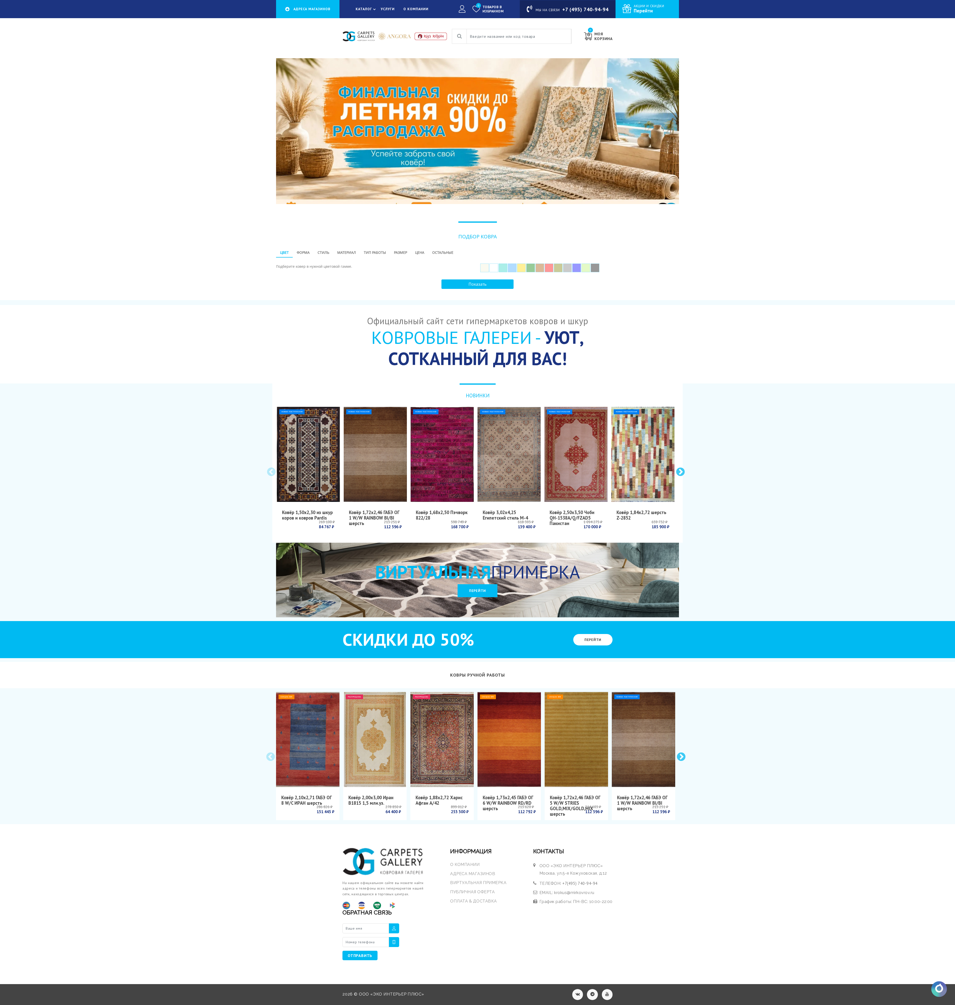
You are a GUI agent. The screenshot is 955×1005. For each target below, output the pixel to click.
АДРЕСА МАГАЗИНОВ (472, 873)
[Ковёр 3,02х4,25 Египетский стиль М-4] (509, 454)
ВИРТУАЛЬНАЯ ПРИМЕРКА (478, 882)
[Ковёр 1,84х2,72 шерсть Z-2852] (642, 454)
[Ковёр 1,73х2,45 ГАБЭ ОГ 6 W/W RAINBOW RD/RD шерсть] (509, 739)
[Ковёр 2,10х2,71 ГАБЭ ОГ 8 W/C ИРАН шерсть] (307, 739)
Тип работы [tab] (375, 252)
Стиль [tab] (323, 252)
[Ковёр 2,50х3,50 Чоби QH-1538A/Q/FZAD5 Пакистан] (576, 454)
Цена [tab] (419, 252)
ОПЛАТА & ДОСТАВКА (473, 901)
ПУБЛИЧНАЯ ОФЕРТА (472, 892)
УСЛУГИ (388, 9)
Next (679, 471)
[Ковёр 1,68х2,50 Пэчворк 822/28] (442, 454)
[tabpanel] (477, 266)
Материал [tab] (346, 252)
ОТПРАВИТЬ (360, 955)
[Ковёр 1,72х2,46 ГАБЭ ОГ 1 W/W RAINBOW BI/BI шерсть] (375, 454)
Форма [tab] (303, 252)
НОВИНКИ (477, 395)
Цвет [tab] (284, 252)
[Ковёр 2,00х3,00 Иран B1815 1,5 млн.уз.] (375, 739)
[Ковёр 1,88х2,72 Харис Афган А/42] (442, 739)
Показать (477, 284)
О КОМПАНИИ (416, 9)
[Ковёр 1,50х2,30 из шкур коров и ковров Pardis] (308, 454)
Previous (270, 471)
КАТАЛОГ (364, 9)
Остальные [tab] (442, 252)
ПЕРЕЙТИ (477, 590)
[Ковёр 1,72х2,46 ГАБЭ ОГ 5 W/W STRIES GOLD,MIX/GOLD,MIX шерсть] (576, 739)
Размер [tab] (400, 252)
